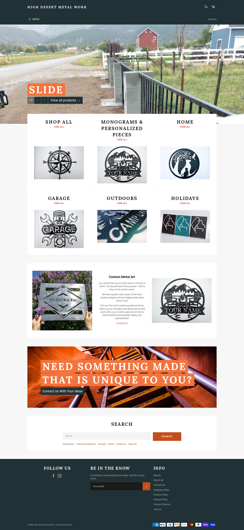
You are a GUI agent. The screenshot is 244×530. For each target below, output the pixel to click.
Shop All (132, 444)
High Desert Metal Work (57, 7)
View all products (65, 100)
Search (167, 436)
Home (111, 444)
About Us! (159, 480)
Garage (102, 444)
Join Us (157, 509)
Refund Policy (161, 499)
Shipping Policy (161, 490)
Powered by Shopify (64, 525)
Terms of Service (162, 504)
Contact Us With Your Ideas (62, 391)
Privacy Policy (161, 494)
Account (212, 19)
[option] (122, 74)
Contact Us (122, 323)
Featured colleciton (86, 444)
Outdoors (121, 444)
